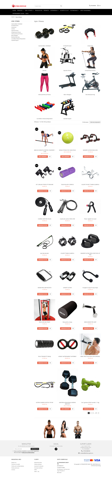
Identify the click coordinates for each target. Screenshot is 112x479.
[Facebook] (56, 449)
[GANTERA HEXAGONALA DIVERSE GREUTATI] (67, 384)
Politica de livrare (15, 468)
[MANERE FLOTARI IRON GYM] (90, 138)
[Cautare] (61, 6)
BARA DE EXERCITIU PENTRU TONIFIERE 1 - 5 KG (44, 150)
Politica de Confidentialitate (28, 452)
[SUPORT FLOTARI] (67, 275)
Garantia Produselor (38, 466)
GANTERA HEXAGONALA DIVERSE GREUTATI (67, 403)
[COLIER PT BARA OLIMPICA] (67, 241)
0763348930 (86, 451)
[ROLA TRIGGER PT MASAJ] (44, 344)
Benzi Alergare (14, 35)
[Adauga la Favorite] (50, 156)
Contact (13, 469)
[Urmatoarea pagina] (98, 413)
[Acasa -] (19, 6)
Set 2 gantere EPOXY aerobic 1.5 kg (90, 402)
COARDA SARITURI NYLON (44, 219)
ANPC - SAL (36, 471)
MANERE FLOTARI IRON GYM (90, 150)
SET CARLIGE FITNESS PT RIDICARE (44, 184)
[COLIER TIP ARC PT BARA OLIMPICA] (90, 172)
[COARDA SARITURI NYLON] (44, 206)
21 (96, 413)
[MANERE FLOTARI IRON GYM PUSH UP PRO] (90, 241)
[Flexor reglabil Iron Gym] (90, 206)
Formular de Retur (38, 468)
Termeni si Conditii (15, 464)
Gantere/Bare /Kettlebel (16, 24)
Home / (13, 17)
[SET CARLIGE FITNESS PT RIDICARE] (44, 172)
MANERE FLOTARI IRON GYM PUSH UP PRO (90, 254)
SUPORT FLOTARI (67, 287)
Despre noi (13, 462)
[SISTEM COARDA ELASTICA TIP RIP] (44, 384)
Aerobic (13, 28)
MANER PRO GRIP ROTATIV (44, 287)
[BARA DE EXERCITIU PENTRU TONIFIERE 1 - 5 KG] (44, 138)
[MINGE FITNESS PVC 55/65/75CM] (67, 138)
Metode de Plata (38, 462)
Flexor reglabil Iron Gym (90, 219)
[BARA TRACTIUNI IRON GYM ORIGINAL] (90, 344)
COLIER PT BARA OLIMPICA (67, 253)
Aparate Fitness (14, 30)
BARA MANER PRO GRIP (90, 322)
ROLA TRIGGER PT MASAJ (44, 356)
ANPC (35, 469)
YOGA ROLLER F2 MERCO (67, 184)
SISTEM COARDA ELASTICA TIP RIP (44, 402)
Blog (27, 13)
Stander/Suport (15, 40)
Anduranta (13, 27)
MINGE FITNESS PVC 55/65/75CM (67, 150)
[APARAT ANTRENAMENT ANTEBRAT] (67, 344)
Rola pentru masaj (67, 322)
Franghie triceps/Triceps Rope (90, 287)
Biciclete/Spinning (15, 37)
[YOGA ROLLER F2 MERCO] (67, 172)
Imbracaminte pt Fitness (16, 33)
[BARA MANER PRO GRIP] (90, 310)
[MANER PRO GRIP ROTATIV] (44, 275)
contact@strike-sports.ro (86, 453)
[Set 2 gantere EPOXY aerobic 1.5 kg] (90, 384)
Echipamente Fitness (16, 32)
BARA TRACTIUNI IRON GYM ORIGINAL (90, 356)
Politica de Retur (38, 464)
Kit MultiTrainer (14, 25)
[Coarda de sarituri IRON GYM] (67, 206)
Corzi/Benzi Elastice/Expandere (18, 38)
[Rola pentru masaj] (67, 310)
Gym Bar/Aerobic (44, 253)
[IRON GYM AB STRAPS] (44, 310)
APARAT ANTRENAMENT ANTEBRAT (67, 356)
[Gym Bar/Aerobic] (44, 241)
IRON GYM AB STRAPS (44, 322)
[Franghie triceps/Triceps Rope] (90, 275)
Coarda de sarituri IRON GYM (67, 219)
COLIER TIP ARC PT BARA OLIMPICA (90, 184)
